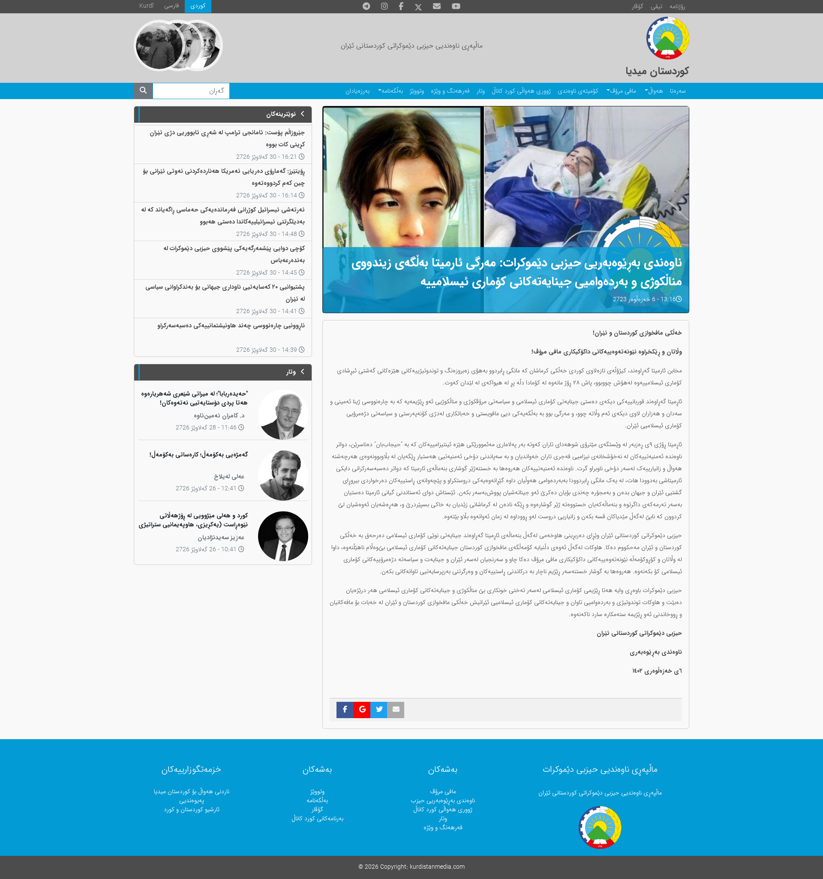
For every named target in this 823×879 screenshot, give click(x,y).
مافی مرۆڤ (623, 91)
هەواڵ (655, 91)
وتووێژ (417, 91)
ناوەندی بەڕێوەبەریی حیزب (443, 800)
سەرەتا (678, 91)
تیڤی (656, 6)
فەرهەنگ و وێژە (450, 91)
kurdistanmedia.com (437, 867)
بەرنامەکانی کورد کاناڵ (317, 818)
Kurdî (146, 6)
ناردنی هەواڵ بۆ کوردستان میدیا (191, 791)
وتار (481, 91)
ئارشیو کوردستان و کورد (191, 809)
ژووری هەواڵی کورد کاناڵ (521, 91)
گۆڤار (637, 6)
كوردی (198, 5)
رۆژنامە (677, 6)
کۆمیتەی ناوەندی (578, 91)
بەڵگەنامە (392, 91)
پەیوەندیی (191, 800)
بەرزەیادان (357, 91)
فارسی (171, 5)
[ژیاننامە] (159, 45)
